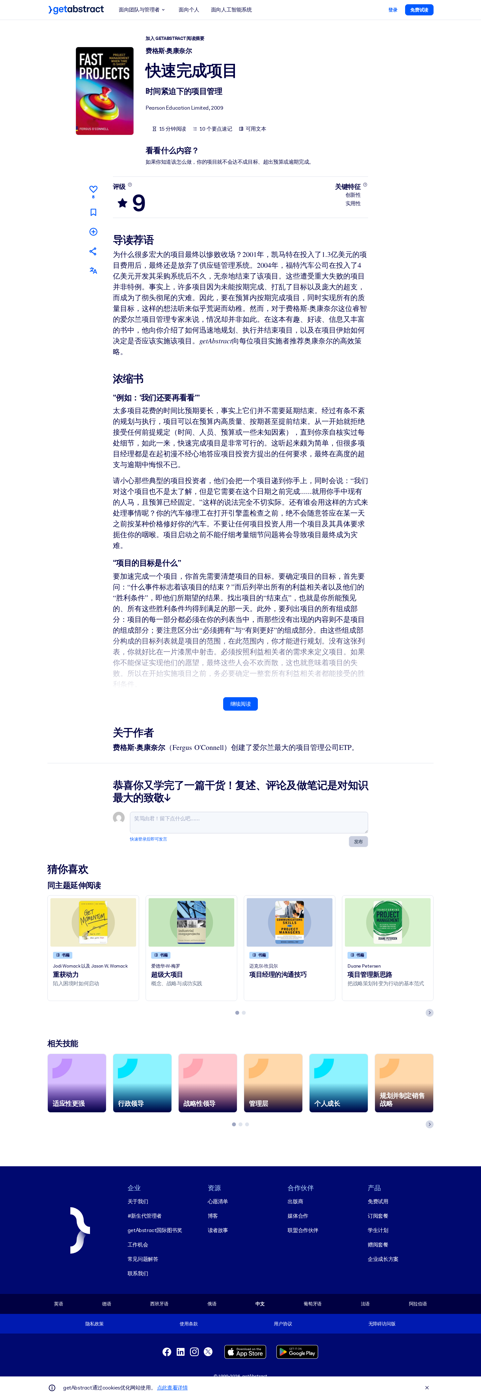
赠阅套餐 (378, 1245)
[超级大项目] (191, 922)
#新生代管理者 (145, 1216)
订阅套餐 (378, 1216)
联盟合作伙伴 (303, 1230)
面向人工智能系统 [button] (231, 10)
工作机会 (138, 1245)
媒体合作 (298, 1216)
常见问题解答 (143, 1259)
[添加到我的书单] (93, 232)
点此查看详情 (172, 1388)
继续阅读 (240, 704)
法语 (365, 1303)
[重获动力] (93, 922)
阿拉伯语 (418, 1303)
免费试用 (378, 1201)
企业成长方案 (383, 1259)
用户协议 (283, 1323)
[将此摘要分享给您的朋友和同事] (93, 251)
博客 (213, 1216)
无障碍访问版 (382, 1323)
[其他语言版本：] (93, 270)
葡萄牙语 (313, 1303)
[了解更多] (130, 184)
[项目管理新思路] (388, 922)
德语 (106, 1303)
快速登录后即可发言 (148, 839)
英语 (58, 1303)
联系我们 (138, 1273)
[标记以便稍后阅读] (93, 212)
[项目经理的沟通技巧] (289, 922)
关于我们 (138, 1201)
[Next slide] (430, 1013)
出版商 (295, 1201)
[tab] (237, 1013)
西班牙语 (159, 1303)
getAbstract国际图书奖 (155, 1230)
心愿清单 (218, 1201)
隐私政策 (94, 1323)
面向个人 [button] (189, 10)
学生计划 (378, 1230)
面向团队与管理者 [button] (139, 10)
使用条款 (189, 1323)
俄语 (212, 1303)
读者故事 (218, 1230)
